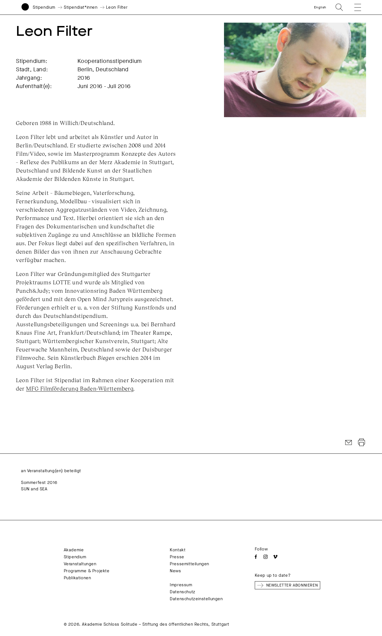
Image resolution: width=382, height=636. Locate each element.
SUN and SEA (34, 489)
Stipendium (44, 7)
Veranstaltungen (80, 564)
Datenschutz (182, 592)
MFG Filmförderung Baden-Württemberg (79, 388)
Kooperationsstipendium (109, 61)
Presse (177, 557)
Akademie (74, 550)
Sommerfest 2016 (39, 482)
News (175, 571)
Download (361, 442)
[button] (353, 7)
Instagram (265, 557)
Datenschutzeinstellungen (196, 599)
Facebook (256, 557)
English (320, 7)
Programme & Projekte (87, 571)
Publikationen (77, 578)
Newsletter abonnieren (292, 585)
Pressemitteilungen (189, 564)
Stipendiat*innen (81, 7)
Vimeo (275, 557)
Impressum (181, 585)
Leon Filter (117, 7)
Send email (349, 442)
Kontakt (177, 550)
